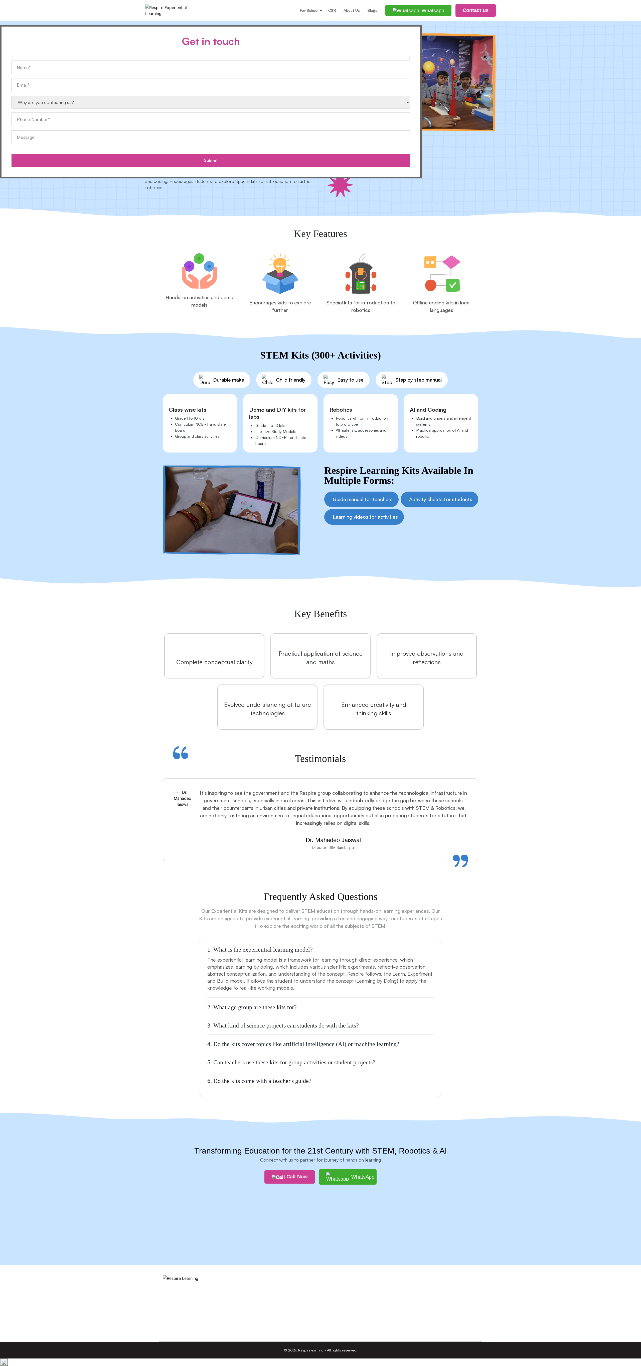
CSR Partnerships (339, 1278)
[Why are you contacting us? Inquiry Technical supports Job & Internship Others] (211, 111)
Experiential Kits (257, 1298)
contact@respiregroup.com (429, 1322)
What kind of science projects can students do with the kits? (283, 1025)
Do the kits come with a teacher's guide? (259, 1081)
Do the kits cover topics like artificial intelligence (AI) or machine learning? (303, 1044)
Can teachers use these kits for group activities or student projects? (291, 1062)
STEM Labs (254, 1278)
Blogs (372, 10)
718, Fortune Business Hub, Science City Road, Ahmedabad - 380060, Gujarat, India (440, 1287)
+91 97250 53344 (421, 1307)
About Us (352, 10)
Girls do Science (258, 1308)
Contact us (334, 1308)
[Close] (4, 1362)
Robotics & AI (255, 1288)
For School (309, 10)
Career (330, 1298)
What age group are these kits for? (252, 1007)
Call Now (296, 1176)
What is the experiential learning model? (260, 950)
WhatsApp (362, 1177)
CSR (332, 10)
